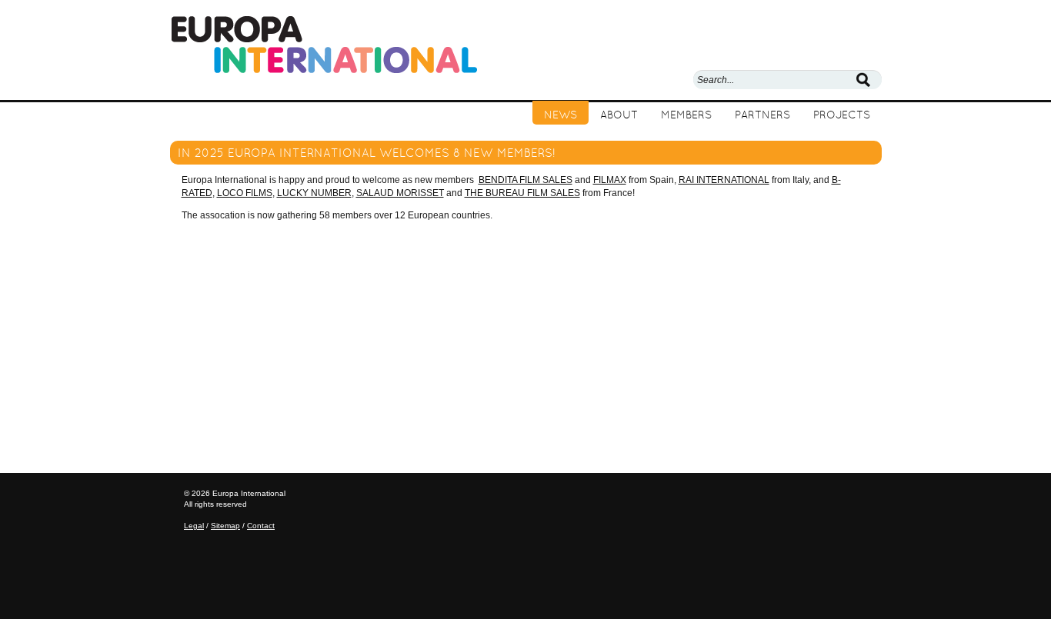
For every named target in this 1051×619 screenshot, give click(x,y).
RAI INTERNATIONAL (724, 180)
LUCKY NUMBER (314, 193)
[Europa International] (324, 43)
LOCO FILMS (244, 193)
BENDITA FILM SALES (525, 180)
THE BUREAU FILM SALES (522, 193)
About (619, 114)
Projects (841, 114)
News (560, 114)
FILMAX (609, 180)
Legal (194, 525)
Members (686, 114)
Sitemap (225, 525)
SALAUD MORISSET (400, 193)
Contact (261, 525)
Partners (762, 114)
